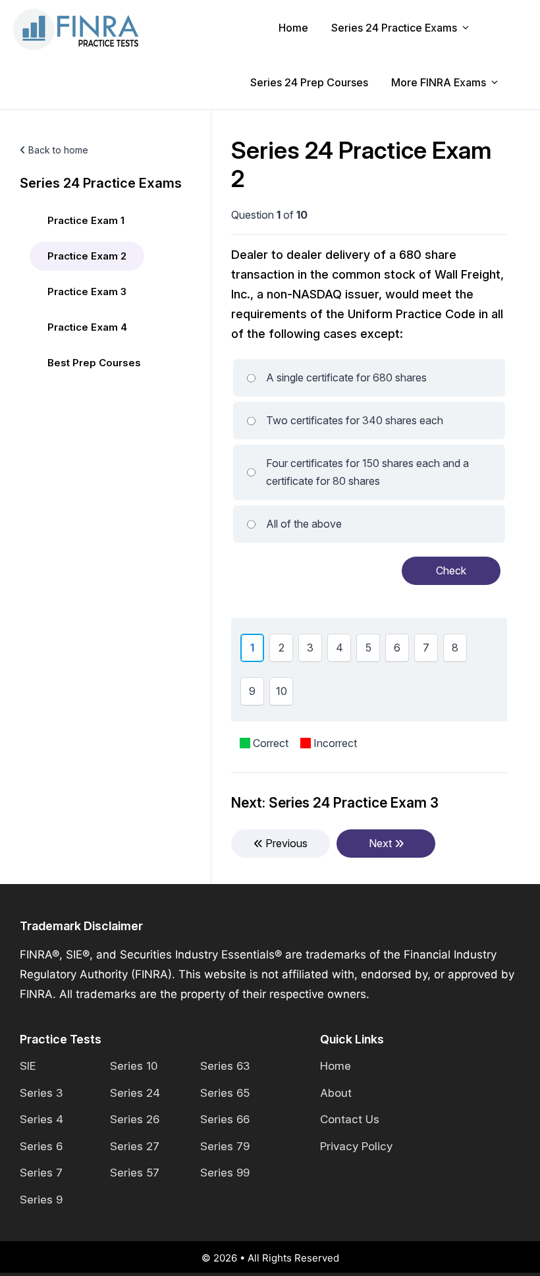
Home (293, 27)
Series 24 (135, 1092)
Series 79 (225, 1146)
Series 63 (225, 1065)
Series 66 (225, 1119)
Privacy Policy (356, 1146)
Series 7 (41, 1172)
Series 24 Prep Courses (309, 82)
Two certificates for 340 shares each (354, 420)
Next (381, 843)
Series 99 (225, 1172)
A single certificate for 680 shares (346, 377)
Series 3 (41, 1092)
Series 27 (134, 1146)
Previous (285, 843)
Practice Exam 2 (86, 256)
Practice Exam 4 (87, 327)
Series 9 (41, 1199)
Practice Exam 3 (86, 291)
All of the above (304, 523)
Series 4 (41, 1119)
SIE (28, 1065)
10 (283, 694)
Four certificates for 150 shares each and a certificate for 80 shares (367, 472)
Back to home (57, 149)
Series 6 (41, 1146)
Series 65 (225, 1092)
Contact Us (349, 1119)
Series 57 (134, 1172)
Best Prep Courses (94, 362)
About (336, 1092)
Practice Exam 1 (85, 220)
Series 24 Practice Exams (394, 27)
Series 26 (134, 1119)
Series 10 (133, 1065)
